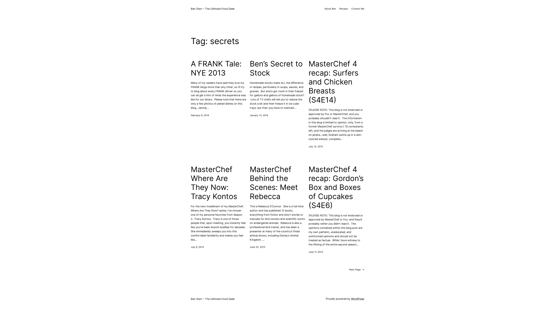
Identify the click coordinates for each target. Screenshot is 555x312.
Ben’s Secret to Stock (276, 68)
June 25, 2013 (257, 247)
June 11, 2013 (316, 251)
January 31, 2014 (259, 115)
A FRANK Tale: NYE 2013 (216, 68)
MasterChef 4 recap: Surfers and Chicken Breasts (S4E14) (333, 81)
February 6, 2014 (200, 115)
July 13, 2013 (316, 146)
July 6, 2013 (197, 247)
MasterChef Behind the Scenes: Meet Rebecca (274, 183)
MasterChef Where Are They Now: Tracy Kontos (214, 183)
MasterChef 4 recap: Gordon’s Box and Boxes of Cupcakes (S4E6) (336, 187)
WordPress (357, 298)
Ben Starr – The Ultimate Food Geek (213, 8)
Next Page (356, 269)
